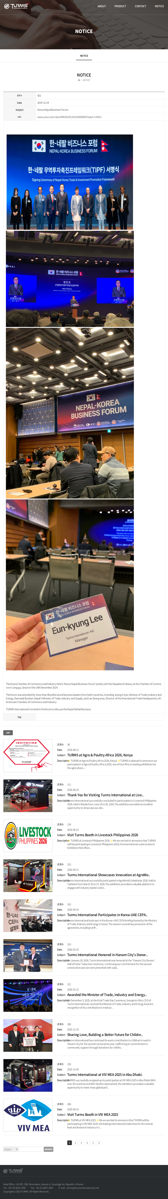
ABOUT (102, 6)
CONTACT (140, 6)
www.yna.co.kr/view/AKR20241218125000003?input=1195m (69, 117)
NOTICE (159, 6)
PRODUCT (120, 6)
